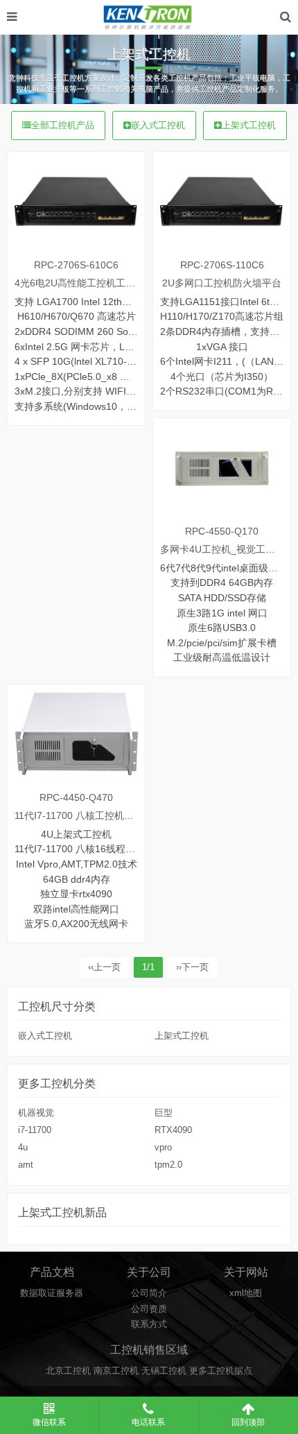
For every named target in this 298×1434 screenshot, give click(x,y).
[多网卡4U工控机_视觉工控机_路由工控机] (221, 467)
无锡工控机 (163, 1371)
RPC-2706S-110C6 (222, 264)
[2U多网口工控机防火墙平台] (221, 201)
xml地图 (245, 1293)
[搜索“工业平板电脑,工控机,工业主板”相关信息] (285, 17)
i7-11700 (34, 1130)
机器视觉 (36, 1113)
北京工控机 (68, 1371)
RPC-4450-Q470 (76, 797)
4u (23, 1147)
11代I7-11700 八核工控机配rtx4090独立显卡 (110, 815)
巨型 (164, 1113)
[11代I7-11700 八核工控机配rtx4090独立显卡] (76, 734)
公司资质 (149, 1309)
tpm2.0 (168, 1165)
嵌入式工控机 (158, 125)
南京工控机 (116, 1371)
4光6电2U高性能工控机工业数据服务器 (99, 282)
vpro (163, 1147)
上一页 (104, 967)
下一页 (192, 967)
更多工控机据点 (220, 1371)
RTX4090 (173, 1130)
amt (25, 1165)
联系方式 (149, 1324)
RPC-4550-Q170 (221, 531)
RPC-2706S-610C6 (76, 264)
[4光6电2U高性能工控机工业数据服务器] (76, 201)
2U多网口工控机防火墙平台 (221, 282)
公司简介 (149, 1293)
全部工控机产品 (62, 125)
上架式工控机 (249, 125)
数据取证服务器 (51, 1293)
